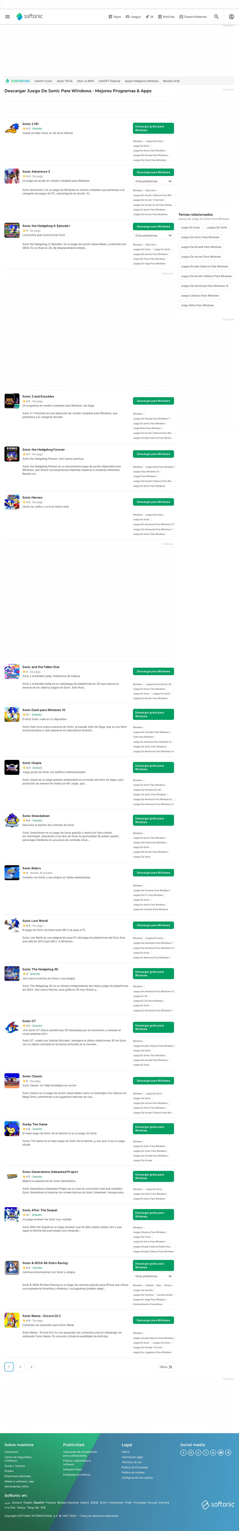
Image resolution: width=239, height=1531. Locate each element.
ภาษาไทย (9, 1507)
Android (149, 1285)
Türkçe (21, 1507)
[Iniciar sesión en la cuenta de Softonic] (231, 16)
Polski (128, 1502)
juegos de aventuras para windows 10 (153, 524)
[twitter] (206, 1453)
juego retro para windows (147, 428)
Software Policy (72, 1469)
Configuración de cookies (137, 1477)
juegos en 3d (140, 996)
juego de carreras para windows (150, 909)
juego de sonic (141, 145)
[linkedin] (213, 1453)
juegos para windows (144, 476)
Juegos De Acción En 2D (158, 684)
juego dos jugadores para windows (152, 1352)
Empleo (8, 1470)
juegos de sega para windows (149, 263)
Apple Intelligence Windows (142, 80)
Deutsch (17, 1502)
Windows (137, 141)
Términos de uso (132, 1462)
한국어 (104, 1502)
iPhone (167, 1285)
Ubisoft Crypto (43, 80)
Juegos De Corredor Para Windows (151, 732)
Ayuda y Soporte (14, 1465)
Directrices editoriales (17, 1476)
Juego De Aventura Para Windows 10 (152, 741)
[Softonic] (29, 16)
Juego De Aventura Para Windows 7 (151, 957)
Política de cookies (133, 1472)
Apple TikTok (65, 80)
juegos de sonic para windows (149, 160)
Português (140, 1502)
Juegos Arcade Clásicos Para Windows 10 (153, 437)
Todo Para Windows (143, 736)
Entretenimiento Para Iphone (147, 1304)
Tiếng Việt (33, 1507)
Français (51, 1502)
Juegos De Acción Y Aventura (148, 199)
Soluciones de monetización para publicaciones (80, 1453)
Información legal (132, 1456)
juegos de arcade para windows (150, 155)
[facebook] (183, 1453)
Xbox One (150, 190)
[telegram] (228, 1453)
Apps (117, 17)
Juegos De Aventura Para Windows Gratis (153, 799)
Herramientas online (16, 1486)
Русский (152, 1502)
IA (151, 17)
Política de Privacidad (135, 1467)
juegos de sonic (154, 141)
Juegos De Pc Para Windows (148, 895)
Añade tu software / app (19, 1481)
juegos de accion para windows (150, 214)
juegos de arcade (142, 1160)
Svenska (164, 1502)
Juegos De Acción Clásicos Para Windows (153, 195)
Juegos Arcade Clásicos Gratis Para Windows (153, 1246)
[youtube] (221, 1453)
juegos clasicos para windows (149, 1232)
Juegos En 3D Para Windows (148, 1000)
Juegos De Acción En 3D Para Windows (153, 205)
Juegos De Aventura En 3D (147, 789)
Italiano (84, 1502)
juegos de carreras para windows (151, 890)
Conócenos (11, 1451)
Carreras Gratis (164, 1294)
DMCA (125, 1451)
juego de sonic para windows (149, 150)
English (28, 1502)
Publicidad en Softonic (77, 1474)
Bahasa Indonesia (68, 1502)
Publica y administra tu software (77, 1462)
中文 (43, 1507)
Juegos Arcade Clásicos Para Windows (153, 1045)
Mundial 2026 (171, 80)
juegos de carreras (143, 1294)
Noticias (169, 17)
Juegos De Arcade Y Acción (147, 1347)
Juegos (136, 17)
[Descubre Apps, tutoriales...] (216, 16)
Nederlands (116, 1502)
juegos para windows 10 (146, 471)
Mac (158, 1285)
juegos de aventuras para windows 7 (153, 529)
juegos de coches (143, 1290)
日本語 (94, 1502)
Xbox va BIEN (85, 80)
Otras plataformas (146, 181)
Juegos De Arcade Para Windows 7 (151, 418)
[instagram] (191, 1453)
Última (163, 1366)
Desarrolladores (195, 17)
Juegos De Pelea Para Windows (149, 842)
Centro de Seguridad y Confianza (18, 1458)
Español (39, 1502)
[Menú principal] (7, 16)
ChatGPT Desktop (109, 80)
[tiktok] (198, 1453)
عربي (7, 1502)
